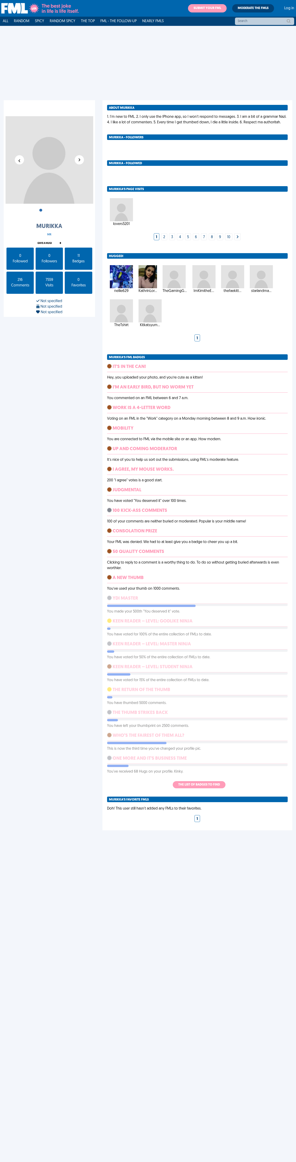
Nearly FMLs (153, 21)
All (5, 21)
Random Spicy (62, 21)
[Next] (237, 237)
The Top (88, 21)
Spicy (39, 21)
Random (21, 21)
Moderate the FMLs (253, 8)
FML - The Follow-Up (118, 21)
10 (228, 237)
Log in (289, 8)
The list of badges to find (199, 784)
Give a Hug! (44, 243)
